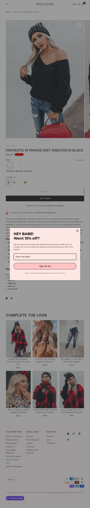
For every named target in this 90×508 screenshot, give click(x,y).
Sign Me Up (45, 266)
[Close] (77, 231)
